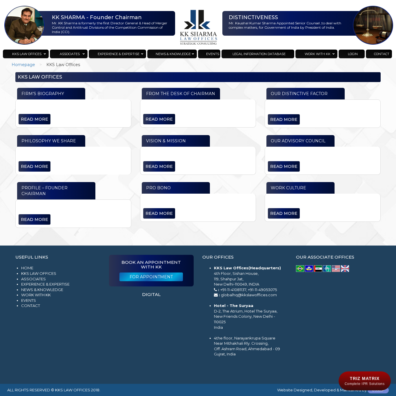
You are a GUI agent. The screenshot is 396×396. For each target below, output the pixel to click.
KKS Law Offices (38, 273)
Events (28, 300)
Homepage (23, 64)
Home (27, 268)
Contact (30, 305)
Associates (33, 279)
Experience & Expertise (45, 284)
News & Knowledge (42, 289)
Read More (34, 119)
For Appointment (151, 276)
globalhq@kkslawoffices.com (249, 295)
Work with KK (36, 295)
